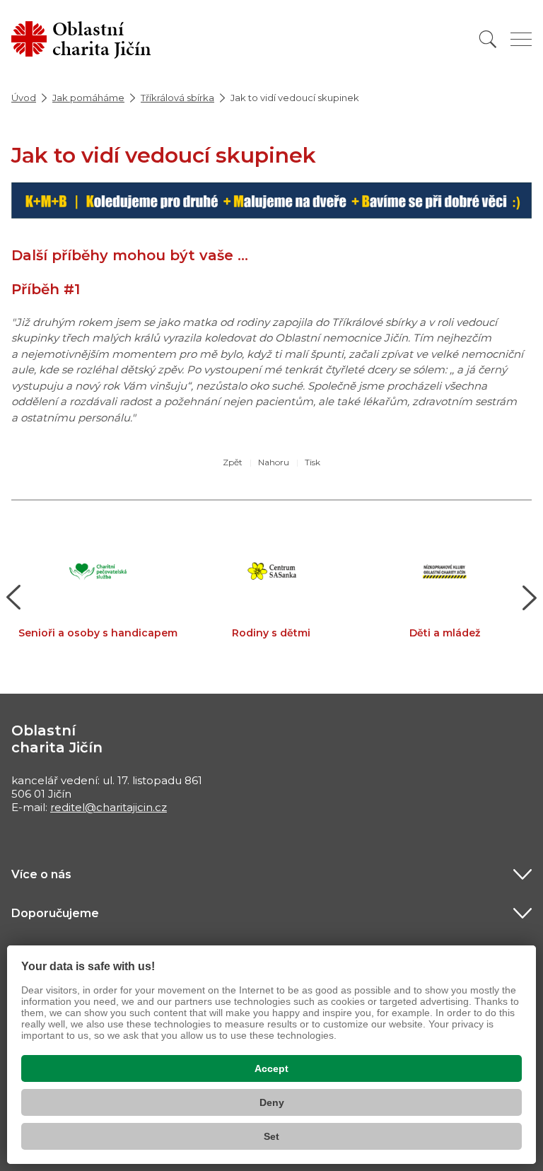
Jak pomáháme (88, 97)
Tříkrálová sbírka (177, 97)
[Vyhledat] (487, 39)
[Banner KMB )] (271, 199)
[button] (13, 597)
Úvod (23, 97)
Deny (271, 1102)
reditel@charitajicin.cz (108, 807)
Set (271, 1136)
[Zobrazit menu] (521, 39)
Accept (271, 1068)
